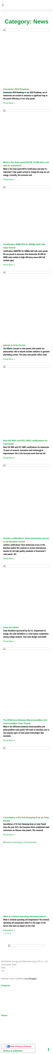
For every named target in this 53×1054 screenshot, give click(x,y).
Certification (6, 1034)
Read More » (9, 103)
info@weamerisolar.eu (16, 968)
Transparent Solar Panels (13, 994)
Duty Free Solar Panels (12, 1030)
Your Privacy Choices (20, 1046)
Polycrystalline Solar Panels (14, 1000)
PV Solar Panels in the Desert (15, 1007)
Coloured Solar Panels (11, 1004)
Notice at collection (13, 1050)
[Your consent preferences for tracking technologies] (48, 1049)
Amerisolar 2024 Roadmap (16, 89)
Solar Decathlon (11, 627)
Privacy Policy (7, 1040)
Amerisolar (6, 1021)
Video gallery (7, 1037)
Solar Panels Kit (8, 1010)
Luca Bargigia (30, 979)
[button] (49, 5)
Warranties (6, 1027)
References (6, 1024)
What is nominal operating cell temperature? (24, 916)
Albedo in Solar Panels (14, 345)
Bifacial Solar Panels (10, 991)
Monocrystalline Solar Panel (14, 997)
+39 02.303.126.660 (14, 971)
